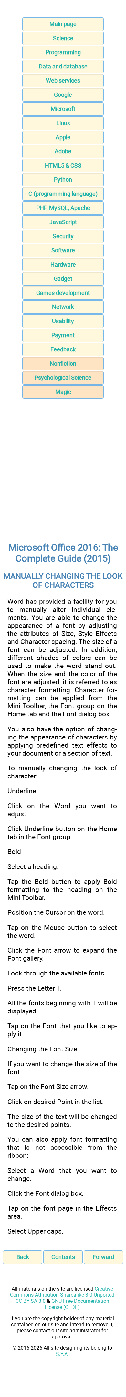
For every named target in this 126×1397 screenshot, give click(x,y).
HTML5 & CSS (63, 165)
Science (63, 38)
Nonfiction (63, 363)
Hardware (63, 264)
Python (63, 179)
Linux (63, 123)
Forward (103, 1257)
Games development (63, 292)
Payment (63, 335)
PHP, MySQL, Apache (63, 207)
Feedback (63, 349)
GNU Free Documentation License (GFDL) (77, 1304)
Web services (63, 80)
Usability (63, 321)
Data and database (63, 66)
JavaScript (63, 222)
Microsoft (63, 108)
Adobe (63, 151)
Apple (63, 137)
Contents (63, 1257)
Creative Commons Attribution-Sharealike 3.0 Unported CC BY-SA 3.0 (62, 1295)
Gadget (63, 278)
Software (63, 250)
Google (63, 94)
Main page (63, 24)
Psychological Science (63, 377)
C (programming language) (63, 193)
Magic (63, 391)
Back (22, 1257)
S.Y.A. (62, 1354)
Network (63, 307)
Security (63, 236)
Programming (63, 52)
